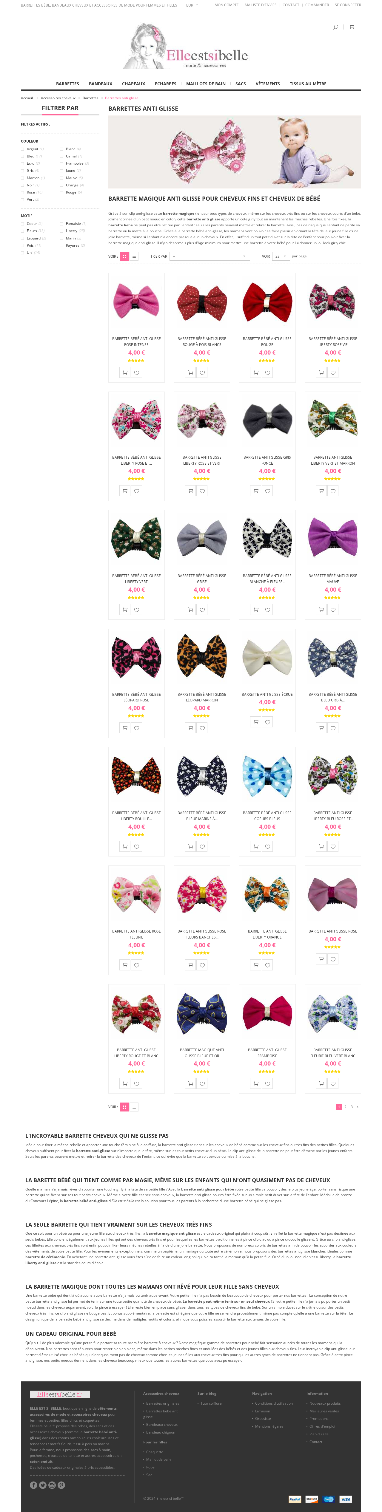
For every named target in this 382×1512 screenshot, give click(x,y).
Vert (33, 199)
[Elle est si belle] (191, 45)
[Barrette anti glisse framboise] (267, 1012)
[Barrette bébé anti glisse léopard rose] (136, 657)
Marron (36, 177)
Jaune (73, 170)
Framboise (77, 163)
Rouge (74, 192)
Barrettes (90, 98)
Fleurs (35, 230)
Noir (33, 185)
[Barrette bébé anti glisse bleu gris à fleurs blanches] (333, 657)
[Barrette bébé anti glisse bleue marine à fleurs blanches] (202, 775)
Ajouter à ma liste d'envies (136, 372)
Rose (34, 192)
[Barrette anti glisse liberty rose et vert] (202, 420)
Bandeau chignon (160, 1432)
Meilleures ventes (324, 1411)
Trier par (158, 256)
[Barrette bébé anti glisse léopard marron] (202, 657)
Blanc (73, 148)
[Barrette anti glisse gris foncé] (267, 420)
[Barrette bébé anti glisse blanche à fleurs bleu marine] (267, 538)
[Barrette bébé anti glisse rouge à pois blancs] (202, 301)
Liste (134, 256)
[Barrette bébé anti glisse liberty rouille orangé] (136, 775)
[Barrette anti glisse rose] (333, 894)
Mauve (74, 177)
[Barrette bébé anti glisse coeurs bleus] (267, 775)
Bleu (34, 156)
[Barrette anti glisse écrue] (267, 657)
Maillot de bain (158, 1459)
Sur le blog (207, 1393)
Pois (34, 245)
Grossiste (263, 1418)
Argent (35, 148)
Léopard (36, 238)
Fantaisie (76, 223)
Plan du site (319, 1434)
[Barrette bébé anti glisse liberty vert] (136, 538)
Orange (75, 185)
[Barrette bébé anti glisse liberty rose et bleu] (136, 420)
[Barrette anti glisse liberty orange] (267, 894)
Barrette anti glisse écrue (267, 694)
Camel (74, 156)
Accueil (27, 98)
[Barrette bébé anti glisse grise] (202, 538)
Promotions (319, 1418)
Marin (73, 238)
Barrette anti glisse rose (333, 931)
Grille (124, 256)
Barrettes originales (162, 1403)
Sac (149, 1474)
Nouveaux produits (325, 1403)
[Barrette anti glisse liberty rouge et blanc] (136, 1012)
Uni (33, 252)
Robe (150, 1467)
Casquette (154, 1451)
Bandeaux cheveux (162, 1424)
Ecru (33, 163)
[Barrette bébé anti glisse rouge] (267, 301)
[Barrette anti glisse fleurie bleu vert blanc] (333, 1012)
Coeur (34, 223)
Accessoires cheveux (58, 98)
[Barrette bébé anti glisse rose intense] (136, 301)
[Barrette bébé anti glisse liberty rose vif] (333, 301)
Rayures (75, 245)
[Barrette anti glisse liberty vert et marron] (333, 420)
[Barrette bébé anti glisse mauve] (333, 538)
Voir (266, 256)
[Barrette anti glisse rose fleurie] (136, 894)
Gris (33, 170)
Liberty (75, 230)
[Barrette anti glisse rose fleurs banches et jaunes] (202, 894)
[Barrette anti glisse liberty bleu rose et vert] (333, 775)
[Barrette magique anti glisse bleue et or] (202, 1012)
